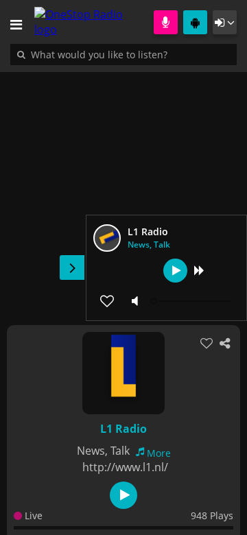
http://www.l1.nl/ (125, 467)
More (159, 453)
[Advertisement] (123, 191)
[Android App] (195, 22)
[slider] (192, 301)
